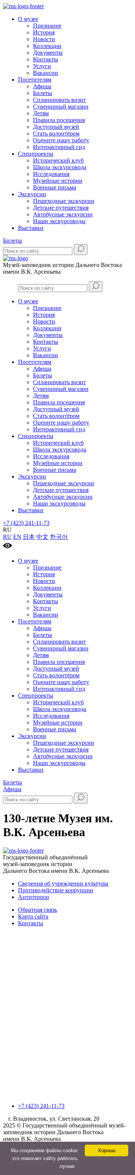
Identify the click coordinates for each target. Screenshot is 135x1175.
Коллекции (47, 46)
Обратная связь (37, 910)
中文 (42, 537)
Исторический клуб (58, 160)
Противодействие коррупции (55, 890)
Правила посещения (59, 120)
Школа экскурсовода (59, 167)
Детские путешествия (60, 207)
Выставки (31, 228)
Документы (48, 52)
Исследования (51, 174)
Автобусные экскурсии (63, 214)
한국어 (59, 537)
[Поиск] (80, 249)
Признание (47, 25)
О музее (28, 19)
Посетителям (34, 79)
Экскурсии (32, 194)
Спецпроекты (35, 154)
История (44, 32)
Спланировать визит (59, 100)
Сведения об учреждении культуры (63, 883)
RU (7, 537)
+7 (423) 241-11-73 (26, 523)
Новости (44, 39)
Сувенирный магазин (60, 106)
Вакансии (45, 73)
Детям (41, 113)
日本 (29, 537)
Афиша (42, 86)
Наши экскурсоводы (59, 221)
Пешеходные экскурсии (63, 201)
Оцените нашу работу (61, 140)
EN (17, 537)
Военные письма (54, 187)
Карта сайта (33, 916)
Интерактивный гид (59, 147)
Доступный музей (56, 127)
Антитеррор (33, 897)
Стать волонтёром (56, 133)
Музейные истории (57, 180)
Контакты (45, 59)
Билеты (42, 93)
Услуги (42, 66)
